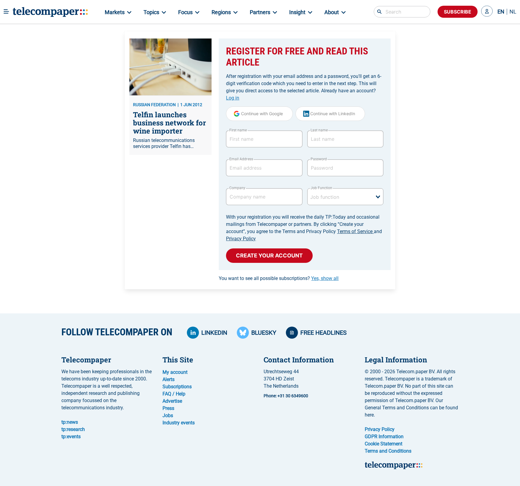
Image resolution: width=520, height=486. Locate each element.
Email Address (241, 159)
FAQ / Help (173, 394)
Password (319, 159)
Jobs (167, 415)
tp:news (69, 422)
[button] (487, 11)
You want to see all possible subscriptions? (279, 278)
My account (174, 372)
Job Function (321, 188)
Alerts (168, 379)
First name (238, 130)
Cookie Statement (383, 444)
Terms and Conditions (388, 451)
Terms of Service (355, 231)
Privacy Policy (241, 238)
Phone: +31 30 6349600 (286, 395)
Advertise (172, 401)
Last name (319, 130)
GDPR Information (384, 436)
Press (168, 408)
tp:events (71, 436)
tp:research (73, 429)
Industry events (178, 423)
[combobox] (345, 196)
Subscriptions (177, 386)
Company (237, 188)
